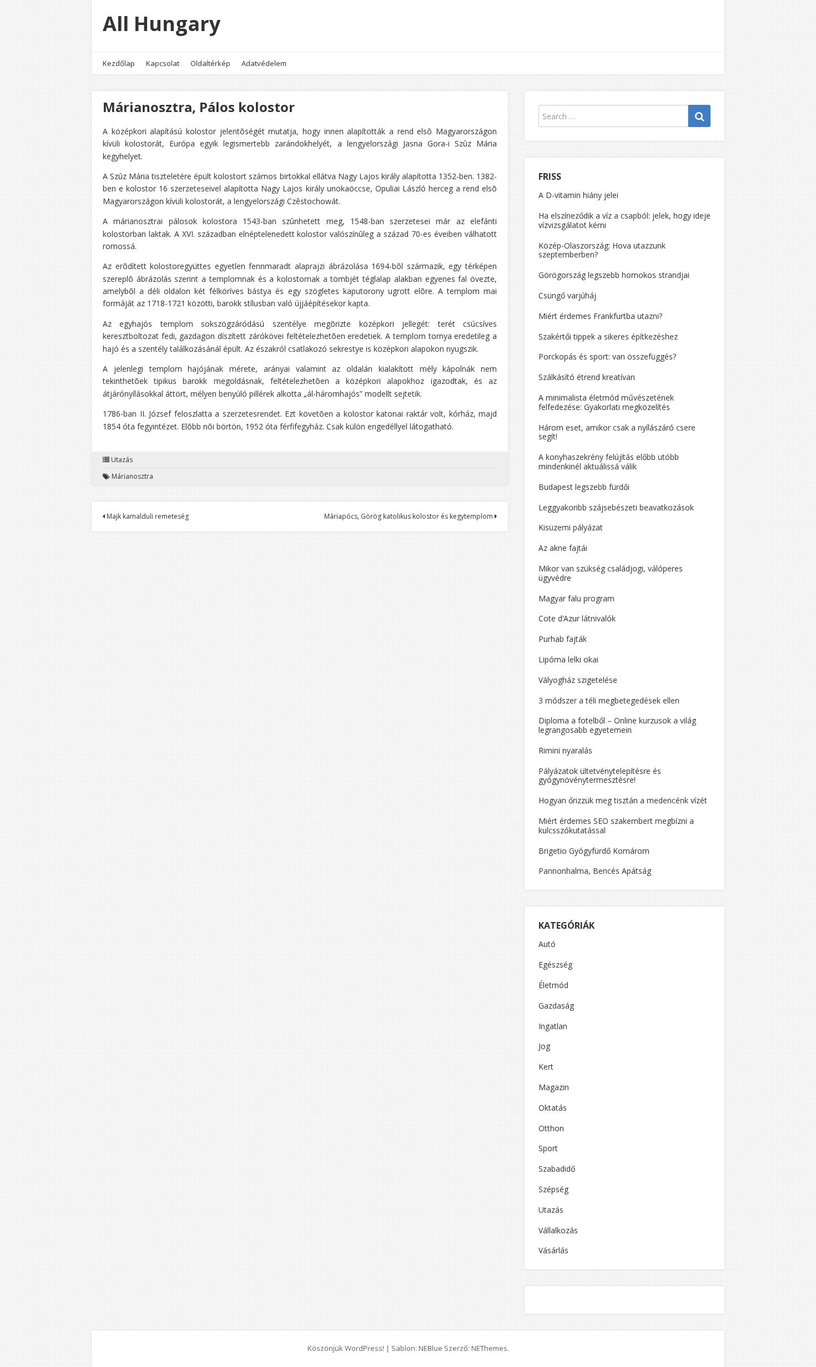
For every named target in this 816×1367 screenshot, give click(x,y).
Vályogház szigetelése (577, 680)
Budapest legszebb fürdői (583, 487)
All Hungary (161, 23)
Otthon (551, 1128)
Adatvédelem (263, 63)
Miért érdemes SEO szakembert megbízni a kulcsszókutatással (616, 826)
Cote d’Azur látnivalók (577, 618)
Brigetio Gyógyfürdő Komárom (593, 850)
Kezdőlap (119, 63)
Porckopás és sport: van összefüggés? (607, 356)
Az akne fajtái (562, 548)
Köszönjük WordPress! (346, 1348)
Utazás (122, 460)
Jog (544, 1046)
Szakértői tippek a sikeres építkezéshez (608, 336)
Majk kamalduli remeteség (147, 516)
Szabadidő (556, 1168)
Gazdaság (556, 1005)
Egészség (555, 964)
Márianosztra (132, 476)
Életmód (553, 985)
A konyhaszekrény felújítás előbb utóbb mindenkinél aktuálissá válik (608, 462)
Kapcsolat (162, 63)
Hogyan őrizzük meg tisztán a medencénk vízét (622, 800)
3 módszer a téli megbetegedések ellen (608, 700)
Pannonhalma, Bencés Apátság (594, 870)
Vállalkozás (558, 1230)
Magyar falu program (576, 598)
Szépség (553, 1189)
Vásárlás (553, 1250)
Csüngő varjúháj (567, 295)
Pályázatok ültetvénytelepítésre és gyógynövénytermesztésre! (599, 776)
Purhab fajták (562, 639)
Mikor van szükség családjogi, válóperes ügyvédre (610, 573)
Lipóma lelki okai (568, 659)
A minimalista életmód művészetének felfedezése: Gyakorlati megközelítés (606, 402)
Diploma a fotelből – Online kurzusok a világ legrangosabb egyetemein (617, 725)
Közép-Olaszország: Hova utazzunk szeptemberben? (602, 250)
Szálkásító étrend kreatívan (586, 377)
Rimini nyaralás (565, 750)
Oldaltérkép (210, 63)
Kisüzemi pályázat (570, 527)
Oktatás (552, 1107)
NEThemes (489, 1348)
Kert (545, 1066)
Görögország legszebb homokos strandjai (613, 275)
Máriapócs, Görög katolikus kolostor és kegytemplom (409, 516)
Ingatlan (552, 1026)
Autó (547, 944)
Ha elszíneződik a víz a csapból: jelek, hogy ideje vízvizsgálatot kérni (624, 220)
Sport (548, 1148)
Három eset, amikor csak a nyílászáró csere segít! (617, 432)
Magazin (553, 1087)
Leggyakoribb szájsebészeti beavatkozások (616, 507)
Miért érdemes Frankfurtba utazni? (600, 316)
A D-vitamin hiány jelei (578, 195)
